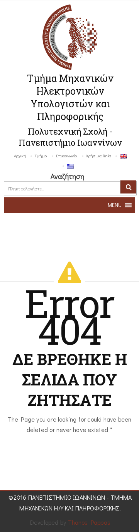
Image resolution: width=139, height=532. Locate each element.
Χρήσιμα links (98, 155)
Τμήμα (41, 155)
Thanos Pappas (89, 522)
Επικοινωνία (67, 155)
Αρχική (20, 155)
